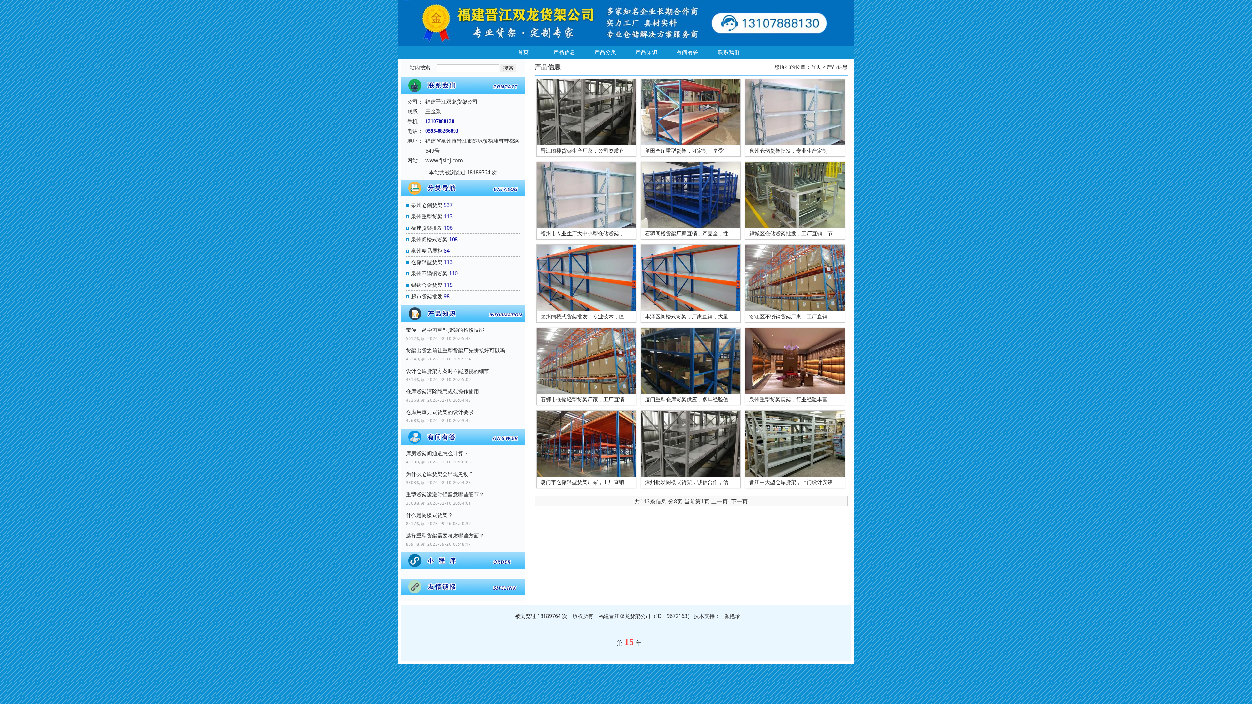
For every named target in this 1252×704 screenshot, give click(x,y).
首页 (523, 52)
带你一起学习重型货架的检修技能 (445, 329)
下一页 (739, 501)
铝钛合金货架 (426, 284)
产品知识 (646, 52)
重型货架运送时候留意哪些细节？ (445, 494)
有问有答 (688, 52)
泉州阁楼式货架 (429, 239)
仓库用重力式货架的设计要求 (440, 412)
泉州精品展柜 (426, 250)
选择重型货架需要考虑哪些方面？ (445, 535)
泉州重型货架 (426, 216)
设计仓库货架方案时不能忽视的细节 (447, 370)
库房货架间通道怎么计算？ (437, 453)
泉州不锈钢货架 (429, 273)
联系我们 (729, 52)
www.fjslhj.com (444, 160)
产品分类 (605, 52)
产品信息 (564, 52)
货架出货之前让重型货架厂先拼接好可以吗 (455, 350)
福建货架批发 (426, 227)
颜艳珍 (732, 616)
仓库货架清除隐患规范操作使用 (442, 391)
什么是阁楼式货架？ (429, 515)
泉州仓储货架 (426, 205)
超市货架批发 (426, 296)
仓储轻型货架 (426, 262)
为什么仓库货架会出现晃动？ (440, 473)
